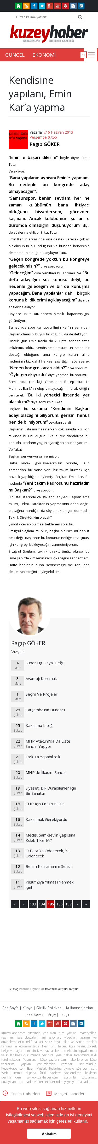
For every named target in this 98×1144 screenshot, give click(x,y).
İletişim (66, 1014)
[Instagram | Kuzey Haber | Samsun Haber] (73, 6)
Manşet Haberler (69, 1093)
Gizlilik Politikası (49, 1007)
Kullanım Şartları (79, 1007)
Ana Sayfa (10, 1007)
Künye (27, 1007)
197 (68, 904)
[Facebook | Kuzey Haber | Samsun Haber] (34, 6)
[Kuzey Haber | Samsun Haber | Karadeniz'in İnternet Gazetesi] (18, 6)
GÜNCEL (15, 54)
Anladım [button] (49, 1134)
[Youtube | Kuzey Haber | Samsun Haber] (57, 6)
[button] (89, 1122)
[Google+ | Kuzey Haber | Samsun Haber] (50, 6)
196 (59, 904)
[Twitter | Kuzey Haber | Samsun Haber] (42, 6)
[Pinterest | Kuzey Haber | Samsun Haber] (65, 6)
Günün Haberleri (25, 1093)
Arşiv (52, 1014)
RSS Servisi (35, 1014)
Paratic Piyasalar (31, 989)
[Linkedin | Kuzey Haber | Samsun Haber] (81, 6)
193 (33, 904)
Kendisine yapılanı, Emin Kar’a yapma (40, 93)
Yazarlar (36, 132)
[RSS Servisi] (26, 6)
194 (41, 904)
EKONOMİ (44, 54)
